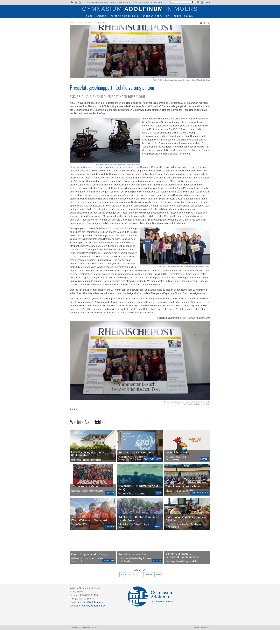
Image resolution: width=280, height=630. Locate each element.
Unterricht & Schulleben (155, 16)
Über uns (101, 16)
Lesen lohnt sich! (176, 452)
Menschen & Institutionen (124, 16)
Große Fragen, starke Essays (89, 554)
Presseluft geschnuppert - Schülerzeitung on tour (112, 87)
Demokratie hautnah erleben (183, 486)
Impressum (205, 628)
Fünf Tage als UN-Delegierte (136, 452)
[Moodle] (198, 2)
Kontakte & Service (184, 16)
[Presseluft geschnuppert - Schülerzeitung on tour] (140, 77)
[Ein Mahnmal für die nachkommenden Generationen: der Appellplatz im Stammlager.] (187, 548)
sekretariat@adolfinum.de (100, 2)
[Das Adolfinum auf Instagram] (76, 3)
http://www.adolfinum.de (93, 605)
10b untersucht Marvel (85, 486)
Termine (153, 2)
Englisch (157, 561)
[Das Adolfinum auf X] (80, 3)
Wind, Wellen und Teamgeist (89, 520)
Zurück (73, 409)
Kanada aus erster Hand (133, 554)
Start (89, 16)
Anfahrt (160, 2)
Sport (158, 527)
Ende (158, 574)
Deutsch (204, 459)
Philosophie (108, 561)
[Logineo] (203, 2)
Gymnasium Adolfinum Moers (82, 22)
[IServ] (207, 2)
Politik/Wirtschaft (152, 459)
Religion (110, 527)
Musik (158, 493)
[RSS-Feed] (72, 2)
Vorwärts (149, 574)
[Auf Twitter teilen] (208, 23)
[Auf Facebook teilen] (204, 23)
